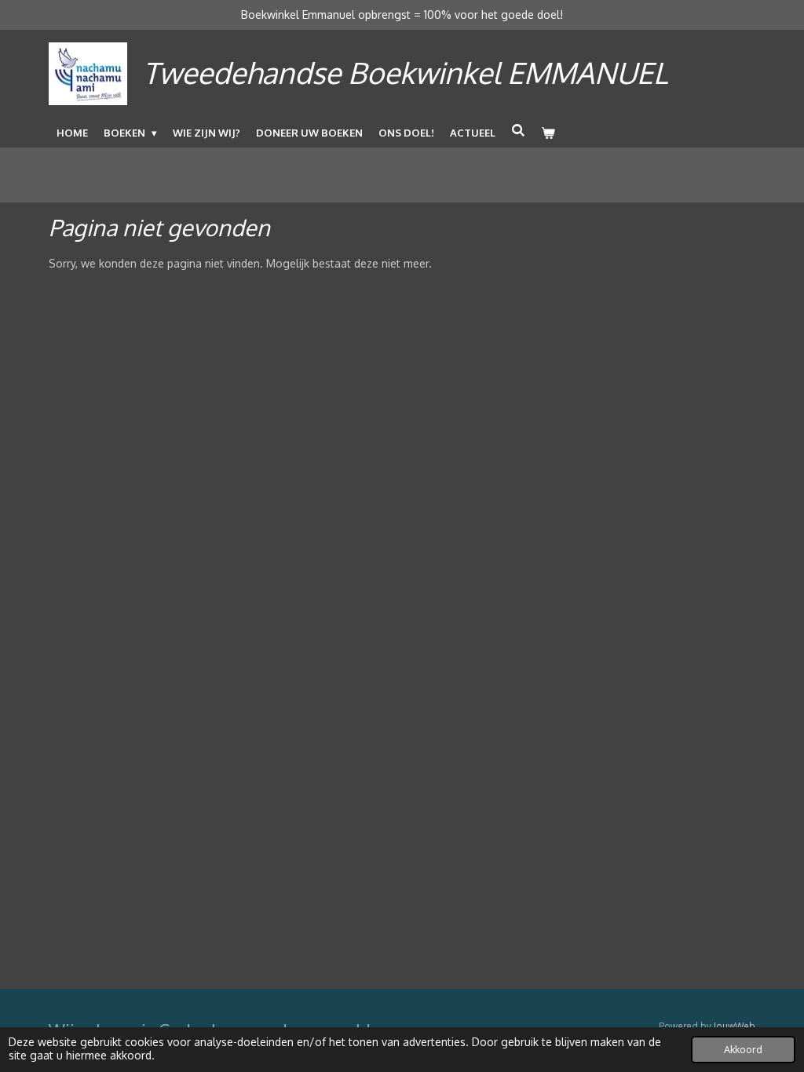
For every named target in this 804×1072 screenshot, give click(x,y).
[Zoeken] (518, 130)
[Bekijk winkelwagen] (548, 133)
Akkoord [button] (743, 1049)
